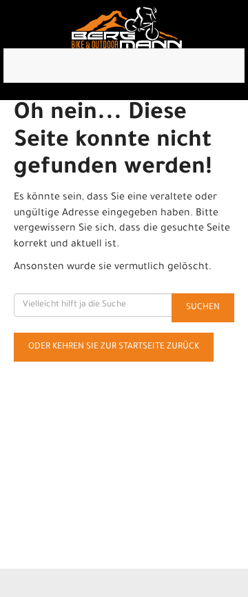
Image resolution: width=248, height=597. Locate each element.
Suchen (203, 308)
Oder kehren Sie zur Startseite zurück (113, 347)
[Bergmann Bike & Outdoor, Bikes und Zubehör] (127, 27)
